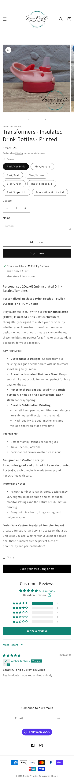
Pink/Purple (42, 166)
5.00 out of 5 (47, 591)
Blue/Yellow (36, 175)
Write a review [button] (37, 631)
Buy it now (37, 253)
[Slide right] (45, 119)
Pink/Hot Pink (16, 166)
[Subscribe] (58, 718)
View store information (21, 276)
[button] (5, 19)
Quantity (7, 200)
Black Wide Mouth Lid (50, 192)
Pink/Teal (13, 175)
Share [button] (10, 557)
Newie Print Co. (31, 776)
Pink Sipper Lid (16, 192)
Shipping (19, 153)
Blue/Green (14, 183)
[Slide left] (28, 119)
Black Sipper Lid (41, 183)
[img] (12, 655)
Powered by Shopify (49, 776)
